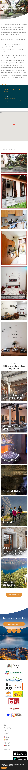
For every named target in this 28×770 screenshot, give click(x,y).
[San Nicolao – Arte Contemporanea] (14, 387)
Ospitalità (6, 730)
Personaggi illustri (8, 732)
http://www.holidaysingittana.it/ (13, 101)
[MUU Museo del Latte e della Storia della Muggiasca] (14, 542)
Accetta (4, 767)
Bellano (5, 725)
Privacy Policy (7, 748)
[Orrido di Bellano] (14, 480)
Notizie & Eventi (7, 728)
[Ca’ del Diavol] (14, 449)
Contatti (6, 733)
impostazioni (10, 765)
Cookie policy (7, 749)
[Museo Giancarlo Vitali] (14, 418)
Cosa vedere (7, 727)
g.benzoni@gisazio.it (10, 98)
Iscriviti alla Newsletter (14, 624)
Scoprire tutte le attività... (14, 595)
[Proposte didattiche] (14, 574)
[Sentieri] (14, 511)
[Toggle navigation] (25, 2)
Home (5, 724)
